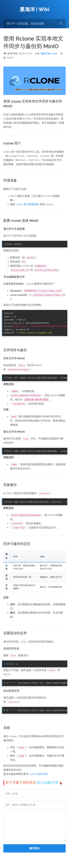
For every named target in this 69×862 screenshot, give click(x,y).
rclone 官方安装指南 (27, 204)
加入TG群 (44, 783)
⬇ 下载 (62, 244)
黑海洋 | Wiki (34, 9)
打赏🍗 (57, 783)
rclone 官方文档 (38, 774)
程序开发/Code (49, 53)
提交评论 (34, 848)
